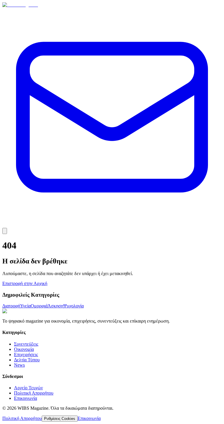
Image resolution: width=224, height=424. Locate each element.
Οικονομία (24, 349)
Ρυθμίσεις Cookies (59, 418)
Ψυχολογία (73, 305)
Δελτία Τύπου (27, 359)
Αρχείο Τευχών (28, 387)
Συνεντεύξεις (26, 344)
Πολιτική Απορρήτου (33, 392)
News (19, 365)
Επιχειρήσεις (26, 354)
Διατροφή (11, 305)
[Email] (112, 225)
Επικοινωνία (25, 398)
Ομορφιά (39, 305)
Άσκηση (55, 305)
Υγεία (25, 305)
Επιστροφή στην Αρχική (24, 283)
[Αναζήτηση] (4, 231)
